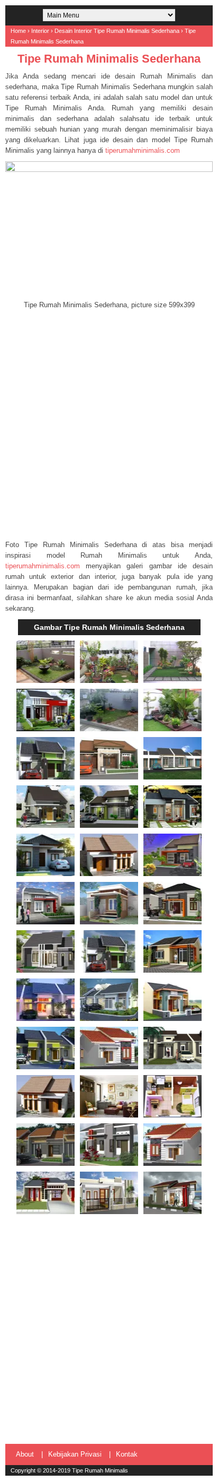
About (25, 1454)
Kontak (127, 1454)
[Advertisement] (109, 425)
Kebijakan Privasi (75, 1454)
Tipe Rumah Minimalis (100, 1470)
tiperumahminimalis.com (142, 150)
